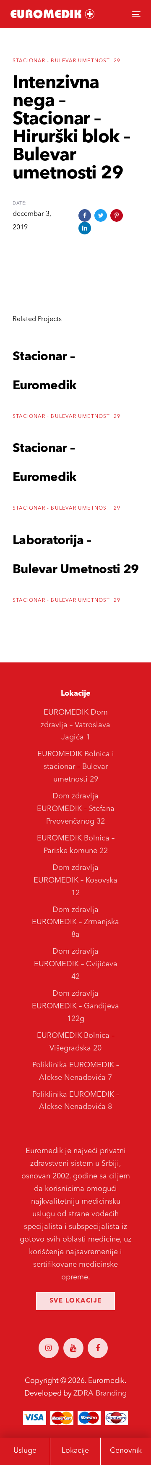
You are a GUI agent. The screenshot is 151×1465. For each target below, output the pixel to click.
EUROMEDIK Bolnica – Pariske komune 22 (76, 845)
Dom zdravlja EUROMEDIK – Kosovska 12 (75, 880)
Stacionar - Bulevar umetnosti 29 (66, 61)
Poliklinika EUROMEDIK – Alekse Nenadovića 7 (75, 1071)
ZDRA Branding (100, 1393)
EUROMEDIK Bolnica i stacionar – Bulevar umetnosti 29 (75, 766)
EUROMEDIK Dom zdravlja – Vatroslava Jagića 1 (75, 725)
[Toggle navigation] (119, 14)
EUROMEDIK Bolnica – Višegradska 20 (76, 1042)
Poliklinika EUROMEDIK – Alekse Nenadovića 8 (75, 1101)
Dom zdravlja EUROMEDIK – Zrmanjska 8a (75, 922)
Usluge (24, 1450)
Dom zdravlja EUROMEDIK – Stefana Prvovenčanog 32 (76, 808)
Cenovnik (126, 1450)
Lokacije (75, 1450)
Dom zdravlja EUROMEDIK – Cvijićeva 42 (75, 964)
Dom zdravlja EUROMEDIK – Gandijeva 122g (75, 1006)
